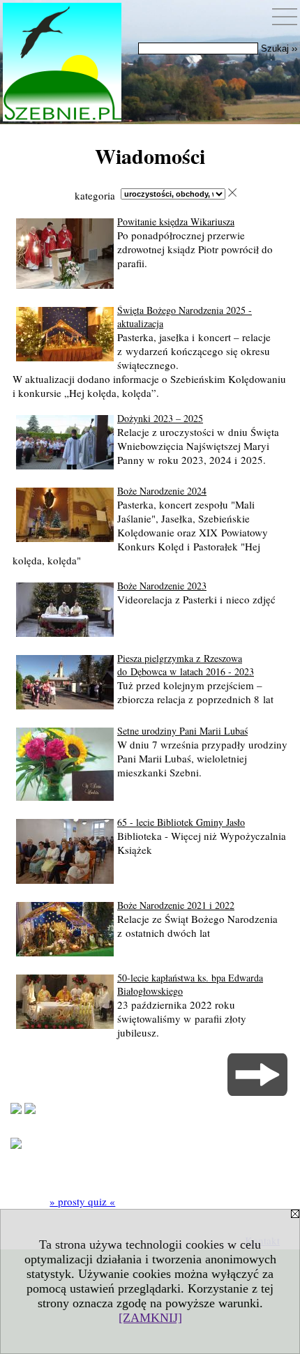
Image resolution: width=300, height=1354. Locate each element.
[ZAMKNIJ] (150, 1318)
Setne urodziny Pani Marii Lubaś (182, 730)
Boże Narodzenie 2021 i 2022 (175, 905)
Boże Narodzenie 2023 (162, 585)
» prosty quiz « (82, 1201)
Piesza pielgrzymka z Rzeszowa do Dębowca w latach (185, 665)
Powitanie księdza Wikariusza (175, 221)
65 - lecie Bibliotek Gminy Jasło (181, 822)
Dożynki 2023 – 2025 (160, 418)
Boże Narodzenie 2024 (162, 490)
